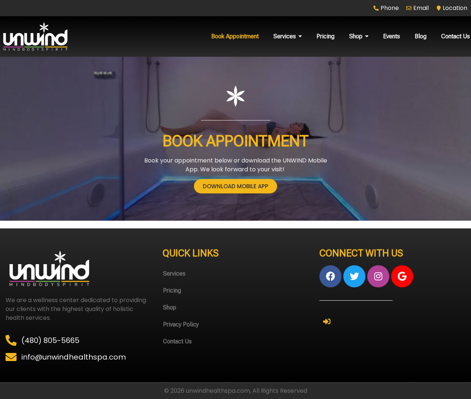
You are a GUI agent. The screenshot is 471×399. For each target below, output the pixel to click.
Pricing (172, 290)
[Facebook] (330, 276)
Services (174, 273)
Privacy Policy (181, 324)
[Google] (402, 276)
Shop (169, 307)
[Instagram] (378, 276)
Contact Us (177, 341)
